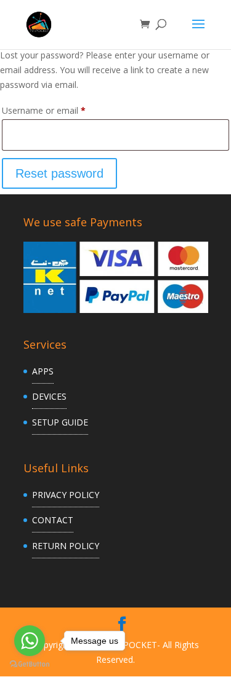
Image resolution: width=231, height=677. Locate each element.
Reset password (59, 173)
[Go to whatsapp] (29, 640)
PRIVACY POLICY (65, 495)
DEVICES (49, 396)
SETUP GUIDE (60, 422)
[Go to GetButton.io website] (29, 664)
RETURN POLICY (65, 546)
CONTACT (52, 520)
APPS (43, 371)
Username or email (61, 110)
